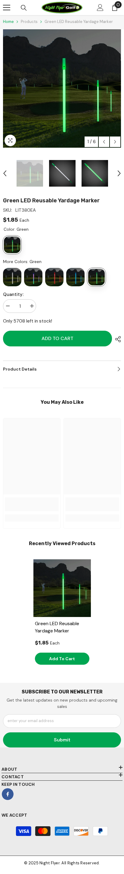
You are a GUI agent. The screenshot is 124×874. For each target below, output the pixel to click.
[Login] (100, 7)
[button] (104, 142)
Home (8, 21)
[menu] (6, 7)
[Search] (23, 7)
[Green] (96, 277)
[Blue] (75, 277)
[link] (32, 504)
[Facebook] (8, 794)
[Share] (116, 339)
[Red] (54, 277)
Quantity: (13, 294)
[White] (12, 277)
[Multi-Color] (33, 277)
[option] (62, 88)
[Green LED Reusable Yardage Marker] (62, 588)
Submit (62, 740)
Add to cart (57, 338)
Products (29, 21)
